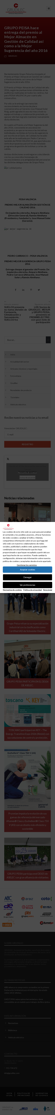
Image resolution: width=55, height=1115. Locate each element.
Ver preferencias (27, 585)
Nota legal (47, 590)
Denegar (27, 577)
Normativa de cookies (12, 590)
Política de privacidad (32, 590)
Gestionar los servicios (27, 565)
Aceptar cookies (27, 569)
